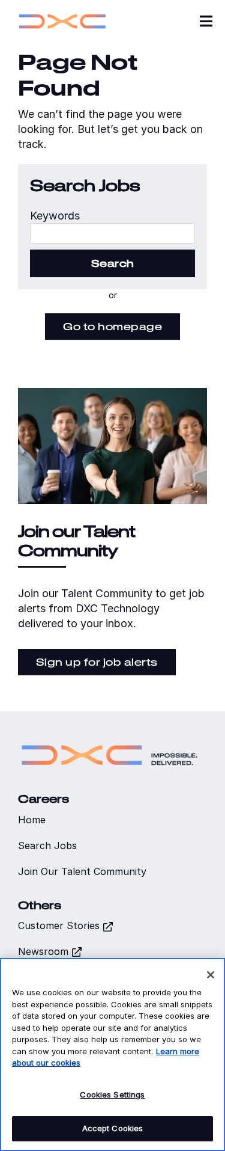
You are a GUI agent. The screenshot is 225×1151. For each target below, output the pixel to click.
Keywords (55, 215)
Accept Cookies (112, 1128)
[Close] (210, 975)
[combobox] (112, 233)
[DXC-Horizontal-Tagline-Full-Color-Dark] (109, 740)
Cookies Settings (112, 1094)
